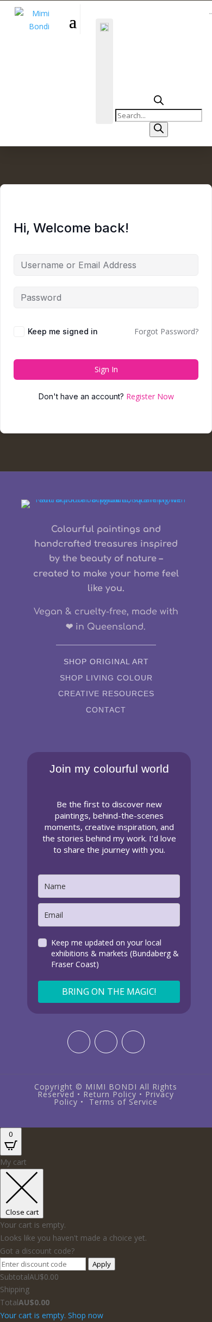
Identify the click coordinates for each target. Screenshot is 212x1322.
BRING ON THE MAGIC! (109, 991)
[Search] (158, 129)
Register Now (150, 396)
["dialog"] (106, 1238)
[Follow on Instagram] (78, 1042)
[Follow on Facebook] (106, 1042)
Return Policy (109, 1094)
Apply (101, 1264)
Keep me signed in (63, 331)
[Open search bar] (159, 102)
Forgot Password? (166, 331)
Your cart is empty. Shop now (51, 1315)
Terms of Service (123, 1102)
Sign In (106, 369)
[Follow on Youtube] (133, 1042)
